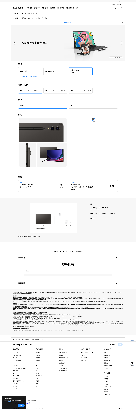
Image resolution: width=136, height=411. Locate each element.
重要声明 (38, 408)
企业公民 (106, 363)
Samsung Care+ (17, 360)
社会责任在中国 (108, 368)
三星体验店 (16, 376)
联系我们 (61, 360)
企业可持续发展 (108, 365)
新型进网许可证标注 (18, 381)
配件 (37, 386)
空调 (37, 378)
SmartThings (16, 358)
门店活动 (15, 383)
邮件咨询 (61, 355)
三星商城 (15, 352)
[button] (15, 18)
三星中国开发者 (63, 368)
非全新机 (15, 378)
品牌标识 (106, 381)
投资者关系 (107, 386)
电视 (37, 365)
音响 (37, 368)
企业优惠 (15, 373)
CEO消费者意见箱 (63, 358)
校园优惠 (15, 370)
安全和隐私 (107, 355)
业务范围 (106, 379)
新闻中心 (106, 389)
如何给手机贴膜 (63, 370)
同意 (21, 405)
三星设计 (106, 394)
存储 (37, 383)
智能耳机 (38, 360)
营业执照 (35, 403)
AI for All (15, 363)
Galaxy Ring (39, 363)
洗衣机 (37, 373)
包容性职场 (107, 360)
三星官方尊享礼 (17, 355)
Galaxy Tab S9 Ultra (23, 344)
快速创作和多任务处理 (34, 42)
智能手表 (38, 358)
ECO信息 (61, 365)
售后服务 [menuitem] (112, 4)
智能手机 (38, 352)
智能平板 (38, 355)
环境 (105, 352)
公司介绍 (106, 376)
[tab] (110, 57)
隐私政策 (44, 408)
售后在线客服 (62, 352)
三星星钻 (83, 355)
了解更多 (10, 401)
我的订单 (83, 360)
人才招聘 (106, 384)
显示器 (37, 381)
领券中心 (15, 365)
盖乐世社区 (84, 358)
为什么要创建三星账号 (87, 352)
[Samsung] (18, 8)
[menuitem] (29, 8)
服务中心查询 (62, 363)
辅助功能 (106, 358)
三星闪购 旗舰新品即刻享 (19, 368)
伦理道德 (106, 391)
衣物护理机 (39, 376)
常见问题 (15, 386)
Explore (15, 388)
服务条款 (32, 408)
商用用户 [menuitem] (119, 4)
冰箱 (37, 370)
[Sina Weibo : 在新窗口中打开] (122, 408)
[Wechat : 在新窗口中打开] (119, 408)
